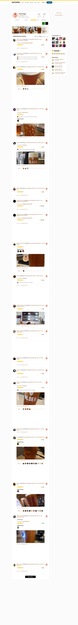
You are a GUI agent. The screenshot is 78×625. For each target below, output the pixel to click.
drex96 (18, 188)
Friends (43, 36)
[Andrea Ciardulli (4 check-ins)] (60, 42)
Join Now (49, 2)
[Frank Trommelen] (23, 168)
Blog (23, 2)
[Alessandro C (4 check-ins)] (60, 45)
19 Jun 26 (18, 165)
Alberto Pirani (20, 515)
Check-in (43, 23)
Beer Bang (41, 66)
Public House (25, 112)
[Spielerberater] (32, 463)
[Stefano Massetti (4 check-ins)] (64, 45)
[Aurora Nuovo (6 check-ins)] (60, 38)
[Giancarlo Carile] (27, 89)
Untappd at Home (21, 306)
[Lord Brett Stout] (30, 409)
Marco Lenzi (19, 564)
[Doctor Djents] (42, 463)
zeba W (18, 142)
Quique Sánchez (20, 243)
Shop (39, 2)
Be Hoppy (41, 142)
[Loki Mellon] (42, 511)
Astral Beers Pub (41, 437)
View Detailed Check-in (24, 48)
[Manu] (38, 463)
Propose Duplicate (59, 15)
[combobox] (60, 2)
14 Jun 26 (18, 223)
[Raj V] (25, 409)
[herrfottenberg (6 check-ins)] (64, 38)
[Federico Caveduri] (23, 89)
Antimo (18, 66)
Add (46, 23)
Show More (30, 576)
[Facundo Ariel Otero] (23, 270)
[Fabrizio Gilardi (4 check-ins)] (53, 45)
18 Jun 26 (18, 195)
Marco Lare (19, 108)
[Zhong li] (25, 168)
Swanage (30, 39)
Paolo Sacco (19, 39)
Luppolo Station (20, 54)
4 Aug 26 (18, 48)
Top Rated (27, 2)
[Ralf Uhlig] (32, 511)
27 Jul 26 (18, 61)
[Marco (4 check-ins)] (64, 42)
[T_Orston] (34, 463)
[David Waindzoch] (36, 463)
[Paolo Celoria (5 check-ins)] (53, 42)
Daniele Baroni (20, 200)
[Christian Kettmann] (25, 463)
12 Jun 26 (18, 460)
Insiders (31, 2)
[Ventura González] (23, 409)
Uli (17, 437)
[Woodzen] (27, 463)
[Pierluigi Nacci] (25, 89)
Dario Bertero (20, 53)
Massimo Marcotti (21, 305)
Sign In (43, 2)
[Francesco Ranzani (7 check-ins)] (53, 38)
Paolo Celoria (19, 428)
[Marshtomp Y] (27, 168)
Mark (18, 275)
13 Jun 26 (18, 285)
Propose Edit (58, 12)
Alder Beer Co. (22, 15)
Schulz (18, 483)
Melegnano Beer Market (22, 201)
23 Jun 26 (18, 137)
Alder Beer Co (20, 331)
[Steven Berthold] (40, 463)
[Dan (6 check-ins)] (57, 38)
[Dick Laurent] (23, 463)
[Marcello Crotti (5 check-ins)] (57, 42)
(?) (60, 50)
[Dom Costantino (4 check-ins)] (57, 45)
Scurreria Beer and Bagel (22, 40)
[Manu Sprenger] (30, 463)
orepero (18, 369)
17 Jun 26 (18, 209)
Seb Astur (19, 382)
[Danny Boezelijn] (27, 409)
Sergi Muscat (19, 357)
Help (35, 2)
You (47, 36)
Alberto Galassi (20, 330)
